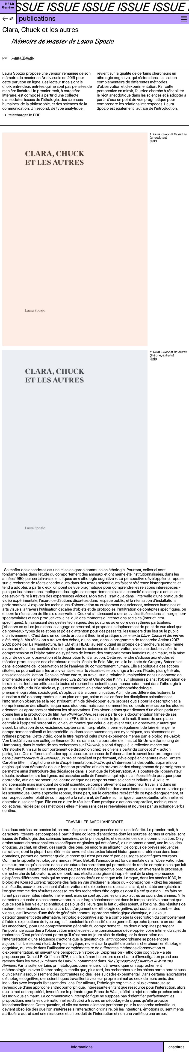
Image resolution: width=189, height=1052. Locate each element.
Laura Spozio (23, 57)
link (153, 141)
